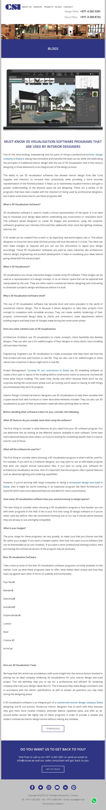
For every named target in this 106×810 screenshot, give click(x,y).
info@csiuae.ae (26, 760)
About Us (27, 7)
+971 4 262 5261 (54, 757)
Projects (48, 7)
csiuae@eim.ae (77, 799)
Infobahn (59, 804)
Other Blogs (53, 728)
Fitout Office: (71, 17)
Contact (68, 7)
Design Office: (72, 11)
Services (38, 7)
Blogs (58, 7)
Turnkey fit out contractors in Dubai (48, 370)
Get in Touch (53, 769)
